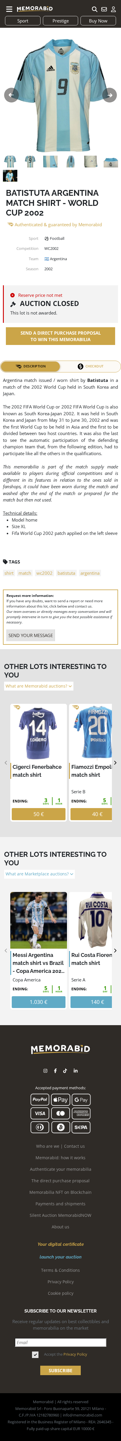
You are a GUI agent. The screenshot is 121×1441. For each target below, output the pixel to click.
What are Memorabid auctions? (37, 686)
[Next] (115, 762)
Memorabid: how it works (60, 1157)
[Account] (113, 9)
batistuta (66, 573)
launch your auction (61, 1257)
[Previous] (6, 762)
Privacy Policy (61, 1281)
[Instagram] (45, 1070)
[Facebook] (55, 1070)
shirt (9, 573)
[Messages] (104, 9)
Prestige (61, 21)
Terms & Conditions (60, 1270)
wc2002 (44, 573)
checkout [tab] (94, 366)
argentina (90, 573)
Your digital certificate (61, 1244)
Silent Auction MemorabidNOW (60, 1215)
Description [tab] (34, 366)
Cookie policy (60, 1293)
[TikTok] (65, 1070)
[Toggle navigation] (9, 9)
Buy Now (98, 21)
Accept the (65, 1354)
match (25, 573)
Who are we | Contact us (60, 1146)
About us (60, 1227)
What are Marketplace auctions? (38, 874)
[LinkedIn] (76, 1070)
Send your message (31, 635)
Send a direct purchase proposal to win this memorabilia (61, 336)
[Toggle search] (94, 9)
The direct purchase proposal (60, 1180)
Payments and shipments (60, 1203)
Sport (22, 21)
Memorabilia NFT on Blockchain (60, 1192)
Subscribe (60, 1370)
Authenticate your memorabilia (60, 1169)
